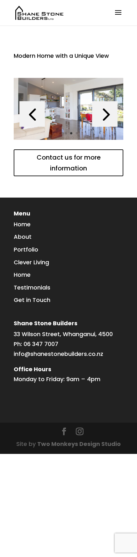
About (23, 237)
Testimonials (32, 287)
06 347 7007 (41, 344)
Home (22, 224)
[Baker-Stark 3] (68, 140)
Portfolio (26, 249)
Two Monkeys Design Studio (79, 444)
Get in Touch (32, 300)
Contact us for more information (69, 163)
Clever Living (31, 262)
